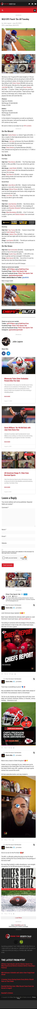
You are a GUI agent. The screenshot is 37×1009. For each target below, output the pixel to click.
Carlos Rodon (12, 135)
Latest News (8, 25)
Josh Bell (4, 87)
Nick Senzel (9, 258)
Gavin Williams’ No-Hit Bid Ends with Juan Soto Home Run (17, 429)
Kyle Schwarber (12, 250)
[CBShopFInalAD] (18, 73)
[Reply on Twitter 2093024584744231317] (2, 674)
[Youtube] (35, 4)
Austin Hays (12, 254)
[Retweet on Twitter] (4, 605)
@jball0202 (25, 277)
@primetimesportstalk (16, 275)
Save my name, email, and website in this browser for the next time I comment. (18, 552)
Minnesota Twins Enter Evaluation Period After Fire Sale (16, 380)
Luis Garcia (9, 240)
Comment (5, 507)
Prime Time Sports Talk (19, 271)
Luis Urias (9, 195)
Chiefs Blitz (9, 608)
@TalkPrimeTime (23, 269)
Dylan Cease (16, 83)
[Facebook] (32, 4)
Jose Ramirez (12, 204)
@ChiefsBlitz (19, 607)
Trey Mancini (10, 174)
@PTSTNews (11, 269)
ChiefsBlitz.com (19, 925)
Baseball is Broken (7, 993)
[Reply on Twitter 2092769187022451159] (2, 748)
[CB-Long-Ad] (18, 313)
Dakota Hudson (20, 214)
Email (4, 536)
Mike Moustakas (11, 212)
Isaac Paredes (27, 87)
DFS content (27, 126)
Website (4, 543)
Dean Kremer (10, 147)
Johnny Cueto (11, 170)
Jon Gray (12, 141)
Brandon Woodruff (15, 208)
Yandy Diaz (12, 206)
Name (4, 529)
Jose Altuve (11, 185)
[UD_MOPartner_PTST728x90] (18, 224)
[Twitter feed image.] (18, 650)
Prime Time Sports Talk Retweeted (13, 605)
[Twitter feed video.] (18, 807)
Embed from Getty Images (7, 282)
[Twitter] (29, 4)
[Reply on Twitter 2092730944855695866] (2, 914)
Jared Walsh (13, 168)
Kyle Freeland (11, 232)
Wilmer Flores (13, 189)
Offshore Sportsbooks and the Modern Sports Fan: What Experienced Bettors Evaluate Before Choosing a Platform (18, 966)
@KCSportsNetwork (25, 619)
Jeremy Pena (13, 234)
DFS (3, 25)
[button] (35, 10)
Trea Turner (11, 230)
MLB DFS (16, 25)
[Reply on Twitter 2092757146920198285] (2, 840)
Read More (7, 396)
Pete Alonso (11, 162)
